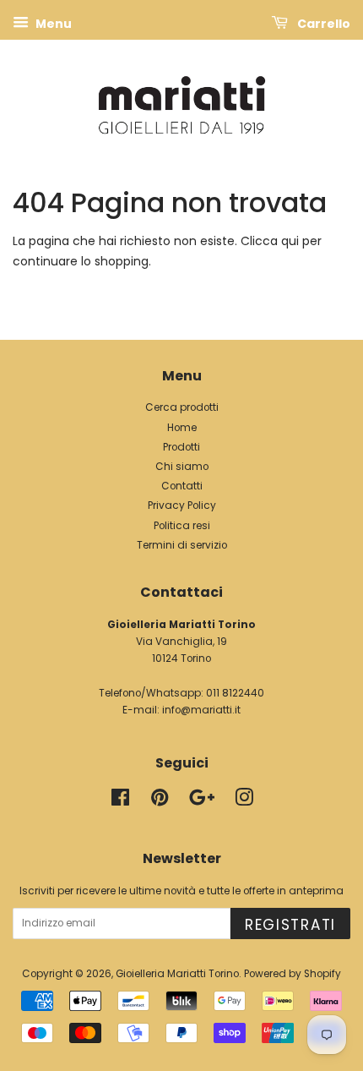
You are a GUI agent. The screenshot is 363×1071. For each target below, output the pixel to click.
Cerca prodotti (182, 407)
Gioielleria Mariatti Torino (177, 974)
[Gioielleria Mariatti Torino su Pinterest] (159, 801)
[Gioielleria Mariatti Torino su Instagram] (244, 801)
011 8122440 (235, 693)
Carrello (322, 23)
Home (182, 427)
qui (290, 240)
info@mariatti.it (201, 710)
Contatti (182, 486)
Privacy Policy (182, 505)
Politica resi (182, 526)
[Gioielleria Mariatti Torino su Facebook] (120, 801)
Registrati (290, 925)
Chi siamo (182, 466)
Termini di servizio (182, 545)
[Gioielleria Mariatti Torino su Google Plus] (201, 801)
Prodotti (181, 447)
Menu (52, 23)
